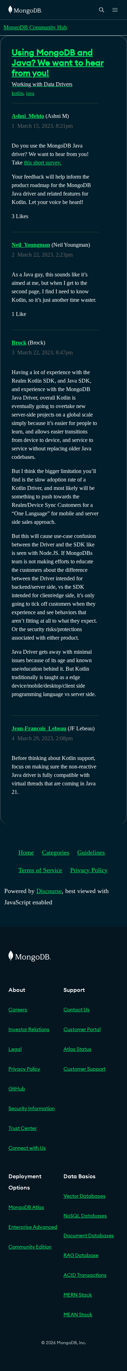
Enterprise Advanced (32, 1227)
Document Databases (89, 1235)
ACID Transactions (85, 1275)
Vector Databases (84, 1196)
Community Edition (30, 1247)
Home (26, 852)
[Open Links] (115, 10)
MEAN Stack (78, 1314)
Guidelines (91, 852)
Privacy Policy (89, 870)
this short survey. (42, 163)
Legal (15, 1049)
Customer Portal (82, 1029)
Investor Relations (28, 1029)
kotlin (17, 93)
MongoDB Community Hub (35, 27)
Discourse (49, 890)
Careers (17, 1009)
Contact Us (77, 1009)
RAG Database (81, 1255)
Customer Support (84, 1069)
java (30, 93)
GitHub (16, 1088)
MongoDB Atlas (26, 1207)
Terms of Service (40, 870)
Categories (55, 852)
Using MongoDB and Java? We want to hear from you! (58, 62)
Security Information (31, 1108)
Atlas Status (77, 1049)
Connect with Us (27, 1148)
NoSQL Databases (85, 1216)
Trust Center (22, 1128)
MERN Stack (78, 1295)
